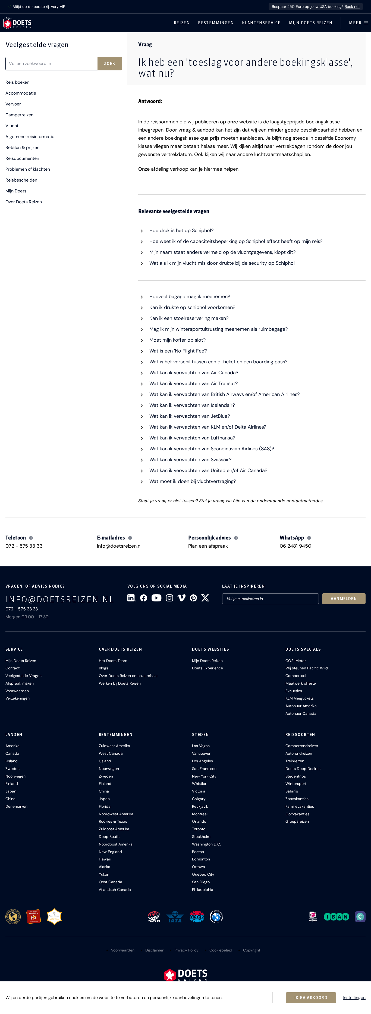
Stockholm (201, 836)
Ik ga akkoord (311, 997)
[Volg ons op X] (205, 597)
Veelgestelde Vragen (23, 675)
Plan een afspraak (208, 546)
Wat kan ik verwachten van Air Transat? (193, 383)
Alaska (104, 866)
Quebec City (203, 874)
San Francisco (204, 768)
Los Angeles (202, 761)
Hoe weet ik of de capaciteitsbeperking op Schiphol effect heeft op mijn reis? (235, 241)
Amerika (12, 745)
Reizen (182, 22)
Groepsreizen (297, 821)
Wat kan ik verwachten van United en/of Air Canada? (207, 470)
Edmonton (201, 859)
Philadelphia (202, 889)
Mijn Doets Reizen (311, 22)
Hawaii (105, 859)
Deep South (109, 836)
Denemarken (16, 806)
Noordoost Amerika (116, 844)
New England (110, 851)
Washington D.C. (206, 844)
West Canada (111, 753)
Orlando (199, 821)
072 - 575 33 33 (24, 546)
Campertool (295, 675)
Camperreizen (19, 115)
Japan (10, 791)
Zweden (12, 768)
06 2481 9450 (295, 546)
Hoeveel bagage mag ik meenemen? (189, 296)
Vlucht (11, 126)
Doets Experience (207, 668)
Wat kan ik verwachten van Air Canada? (193, 372)
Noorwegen (15, 776)
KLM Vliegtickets (299, 698)
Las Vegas (201, 745)
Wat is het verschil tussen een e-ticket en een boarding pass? (217, 361)
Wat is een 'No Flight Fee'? (177, 351)
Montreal (199, 814)
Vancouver (201, 753)
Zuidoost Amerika (114, 828)
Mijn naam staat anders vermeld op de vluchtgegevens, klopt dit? (221, 252)
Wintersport (295, 783)
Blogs (103, 668)
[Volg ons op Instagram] (169, 597)
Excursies (293, 690)
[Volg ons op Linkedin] (131, 597)
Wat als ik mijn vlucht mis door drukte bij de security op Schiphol (221, 263)
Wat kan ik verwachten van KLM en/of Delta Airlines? (207, 427)
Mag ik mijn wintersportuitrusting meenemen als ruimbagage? (218, 329)
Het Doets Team (113, 660)
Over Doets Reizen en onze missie (128, 675)
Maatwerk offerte (300, 683)
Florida (105, 806)
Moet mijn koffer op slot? (177, 340)
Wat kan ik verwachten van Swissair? (189, 459)
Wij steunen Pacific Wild (306, 668)
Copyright (251, 950)
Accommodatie (20, 93)
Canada (12, 753)
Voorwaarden (17, 690)
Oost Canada (110, 881)
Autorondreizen (298, 753)
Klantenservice (261, 22)
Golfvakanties (297, 814)
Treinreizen (294, 761)
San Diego (201, 881)
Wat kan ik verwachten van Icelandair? (191, 405)
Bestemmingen (216, 22)
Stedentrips (295, 776)
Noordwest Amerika (116, 814)
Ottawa (198, 866)
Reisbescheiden (21, 180)
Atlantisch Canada (115, 889)
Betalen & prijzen (22, 147)
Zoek (109, 63)
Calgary (199, 798)
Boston (198, 851)
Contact (12, 668)
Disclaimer (154, 950)
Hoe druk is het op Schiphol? (180, 230)
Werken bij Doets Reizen (120, 683)
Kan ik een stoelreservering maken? (188, 318)
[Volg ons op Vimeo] (181, 597)
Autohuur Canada (300, 713)
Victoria (198, 791)
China (10, 798)
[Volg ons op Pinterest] (193, 597)
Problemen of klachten (27, 169)
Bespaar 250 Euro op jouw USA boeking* (316, 6)
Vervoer (13, 104)
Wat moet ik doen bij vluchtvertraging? (192, 481)
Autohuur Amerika (301, 705)
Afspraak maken (19, 683)
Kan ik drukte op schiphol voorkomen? (191, 307)
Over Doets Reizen (23, 202)
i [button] (31, 538)
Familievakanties (299, 806)
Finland (11, 783)
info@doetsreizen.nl (119, 546)
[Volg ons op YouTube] (156, 597)
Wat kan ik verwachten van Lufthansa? (191, 438)
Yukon (104, 874)
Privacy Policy (186, 950)
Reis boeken (17, 82)
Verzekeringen (17, 698)
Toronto (198, 828)
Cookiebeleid (220, 950)
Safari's (291, 791)
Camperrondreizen (301, 745)
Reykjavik (200, 806)
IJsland (11, 761)
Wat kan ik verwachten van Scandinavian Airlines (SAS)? (211, 448)
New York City (204, 776)
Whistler (199, 783)
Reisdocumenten (22, 158)
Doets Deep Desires (302, 768)
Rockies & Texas (113, 821)
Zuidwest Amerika (114, 745)
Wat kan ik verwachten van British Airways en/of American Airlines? (224, 394)
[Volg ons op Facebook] (143, 597)
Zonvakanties (297, 798)
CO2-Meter (295, 660)
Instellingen (354, 997)
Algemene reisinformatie (29, 136)
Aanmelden (344, 598)
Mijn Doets (15, 191)
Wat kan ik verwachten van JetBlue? (189, 416)
